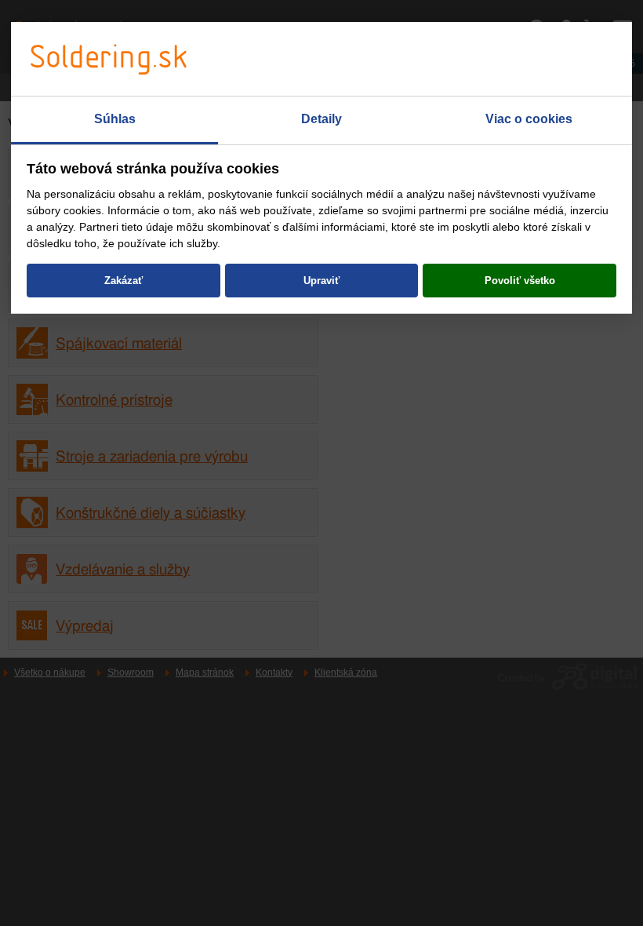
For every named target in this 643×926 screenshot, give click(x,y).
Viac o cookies (528, 119)
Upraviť (321, 280)
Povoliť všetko (520, 280)
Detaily (321, 119)
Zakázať (123, 280)
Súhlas (115, 119)
